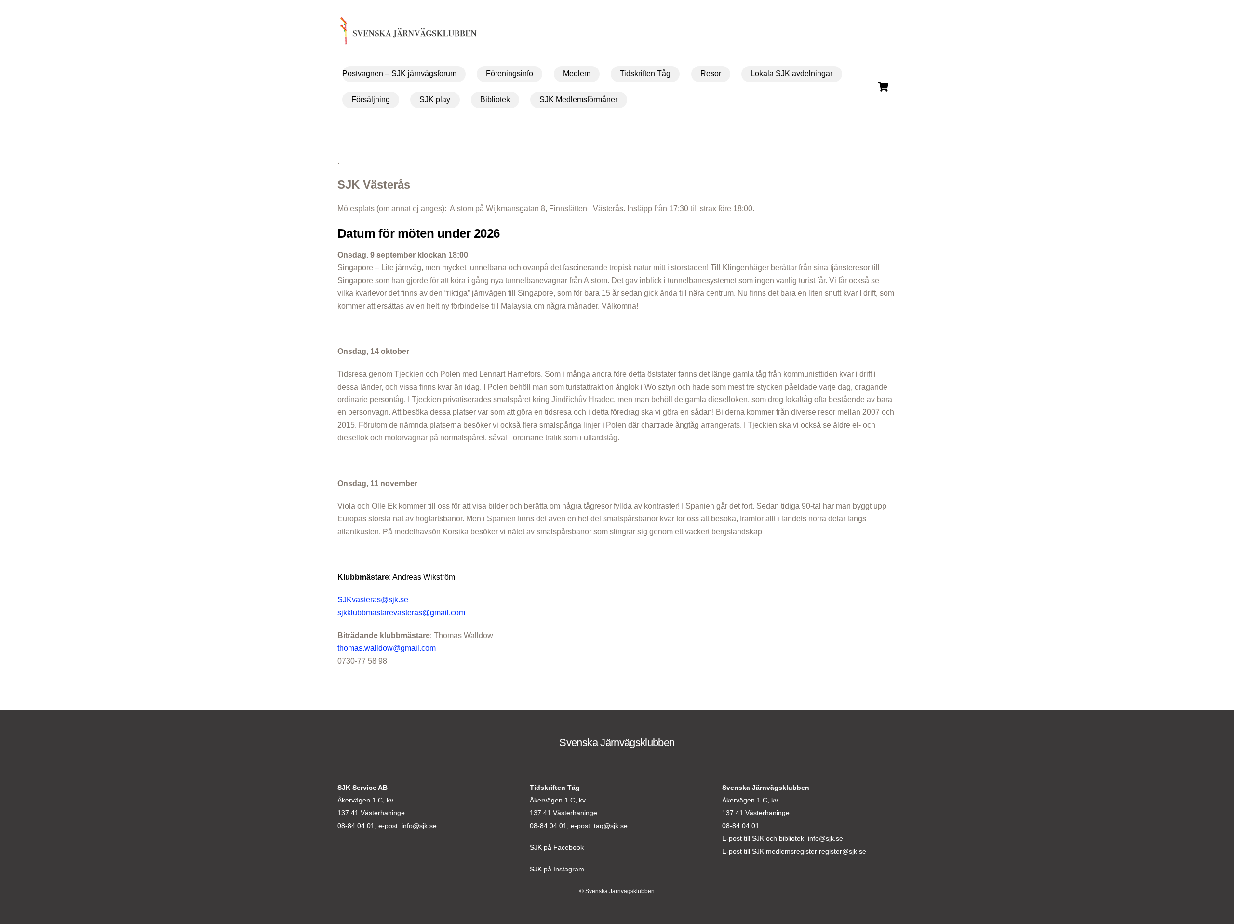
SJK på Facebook (557, 847)
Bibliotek (495, 99)
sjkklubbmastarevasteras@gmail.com (401, 613)
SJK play (434, 99)
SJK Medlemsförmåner (578, 99)
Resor (710, 73)
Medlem (576, 73)
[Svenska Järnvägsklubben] (393, 32)
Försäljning (370, 99)
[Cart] (883, 86)
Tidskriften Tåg (645, 73)
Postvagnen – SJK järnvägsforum (399, 73)
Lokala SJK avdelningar (791, 73)
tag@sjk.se (611, 825)
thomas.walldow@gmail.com (386, 648)
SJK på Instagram (557, 869)
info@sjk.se (419, 825)
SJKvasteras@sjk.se (372, 600)
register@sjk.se (842, 851)
